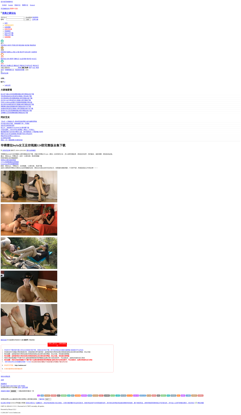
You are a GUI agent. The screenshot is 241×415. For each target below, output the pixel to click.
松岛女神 (27, 52)
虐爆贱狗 (194, 395)
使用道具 (7, 376)
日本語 (4, 5)
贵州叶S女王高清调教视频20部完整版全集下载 (16, 110)
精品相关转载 (19, 70)
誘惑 (158, 395)
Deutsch (32, 5)
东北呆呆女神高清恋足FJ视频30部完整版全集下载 (17, 104)
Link (11, 385)
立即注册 (35, 19)
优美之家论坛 (30, 403)
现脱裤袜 (63, 395)
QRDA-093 (143, 395)
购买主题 (4, 340)
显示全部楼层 (31, 150)
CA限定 (188, 395)
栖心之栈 (16, 52)
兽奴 (72, 395)
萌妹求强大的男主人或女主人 (10, 136)
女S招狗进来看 (6, 138)
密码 (2, 19)
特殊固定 (173, 395)
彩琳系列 (4, 52)
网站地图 (201, 403)
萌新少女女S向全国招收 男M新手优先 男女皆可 (16, 134)
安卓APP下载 (9, 33)
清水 (178, 395)
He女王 (34, 59)
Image (8, 385)
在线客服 (8, 37)
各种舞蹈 (106, 395)
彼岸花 (29, 59)
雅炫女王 (17, 65)
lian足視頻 (23, 59)
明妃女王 (23, 65)
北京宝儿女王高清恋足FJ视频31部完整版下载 (16, 100)
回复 (2, 380)
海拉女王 (36, 65)
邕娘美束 (33, 45)
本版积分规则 (5, 391)
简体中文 (17, 5)
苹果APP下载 (9, 35)
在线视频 (8, 27)
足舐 (42, 395)
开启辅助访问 (5, 8)
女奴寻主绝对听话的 (7, 125)
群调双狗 (53, 395)
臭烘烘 (154, 395)
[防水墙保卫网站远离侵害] (196, 403)
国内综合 (4, 59)
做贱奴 (183, 395)
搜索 (19, 67)
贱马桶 (149, 395)
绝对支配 (123, 395)
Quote (15, 385)
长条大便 (136, 395)
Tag (39, 395)
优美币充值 (8, 29)
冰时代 (9, 45)
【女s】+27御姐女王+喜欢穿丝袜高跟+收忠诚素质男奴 (19, 121)
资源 (37, 67)
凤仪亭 (22, 52)
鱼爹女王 (10, 65)
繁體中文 (25, 5)
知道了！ (48, 399)
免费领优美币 (9, 25)
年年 (168, 395)
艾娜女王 (16, 59)
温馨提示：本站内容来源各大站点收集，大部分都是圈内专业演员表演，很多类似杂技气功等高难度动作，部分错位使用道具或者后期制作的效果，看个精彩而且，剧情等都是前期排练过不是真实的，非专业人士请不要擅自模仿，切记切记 (115, 403)
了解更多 (41, 399)
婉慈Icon (10, 52)
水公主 (112, 395)
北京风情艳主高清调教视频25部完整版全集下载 (16, 98)
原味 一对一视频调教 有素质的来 (12, 140)
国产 (30, 67)
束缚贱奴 (200, 395)
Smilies (23, 385)
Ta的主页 (8, 85)
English (10, 5)
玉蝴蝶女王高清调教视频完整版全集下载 (14, 112)
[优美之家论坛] (8, 13)
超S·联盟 (10, 59)
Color (4, 385)
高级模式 (4, 384)
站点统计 (4, 403)
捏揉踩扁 (77, 395)
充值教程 (8, 31)
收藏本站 (10, 1)
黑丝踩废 (95, 395)
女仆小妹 (129, 395)
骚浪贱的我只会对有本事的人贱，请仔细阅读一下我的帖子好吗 (22, 132)
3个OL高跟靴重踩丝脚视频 (10, 162)
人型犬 (118, 395)
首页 (6, 23)
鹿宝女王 (4, 65)
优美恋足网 (4, 73)
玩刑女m (163, 395)
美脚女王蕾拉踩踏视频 (8, 160)
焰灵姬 (27, 45)
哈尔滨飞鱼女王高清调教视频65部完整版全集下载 (17, 94)
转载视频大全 (9, 70)
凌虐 (69, 395)
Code (18, 385)
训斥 (58, 395)
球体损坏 (47, 395)
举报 (2, 376)
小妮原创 (34, 52)
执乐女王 (29, 65)
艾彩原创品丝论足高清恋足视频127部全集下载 (16, 96)
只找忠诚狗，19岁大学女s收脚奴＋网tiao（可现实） (18, 129)
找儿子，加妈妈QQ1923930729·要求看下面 (15, 127)
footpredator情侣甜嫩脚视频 (10, 164)
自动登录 (29, 17)
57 (4, 82)
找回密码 (35, 17)
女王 (33, 67)
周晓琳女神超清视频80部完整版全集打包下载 (16, 106)
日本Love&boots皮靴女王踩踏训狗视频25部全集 (16, 102)
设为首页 (4, 1)
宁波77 (101, 395)
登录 (19, 387)
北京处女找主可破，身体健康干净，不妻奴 (15, 123)
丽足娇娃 (21, 45)
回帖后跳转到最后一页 (26, 391)
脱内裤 (90, 395)
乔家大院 (15, 45)
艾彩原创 (4, 45)
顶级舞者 (84, 395)
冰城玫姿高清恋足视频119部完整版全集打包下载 (17, 108)
